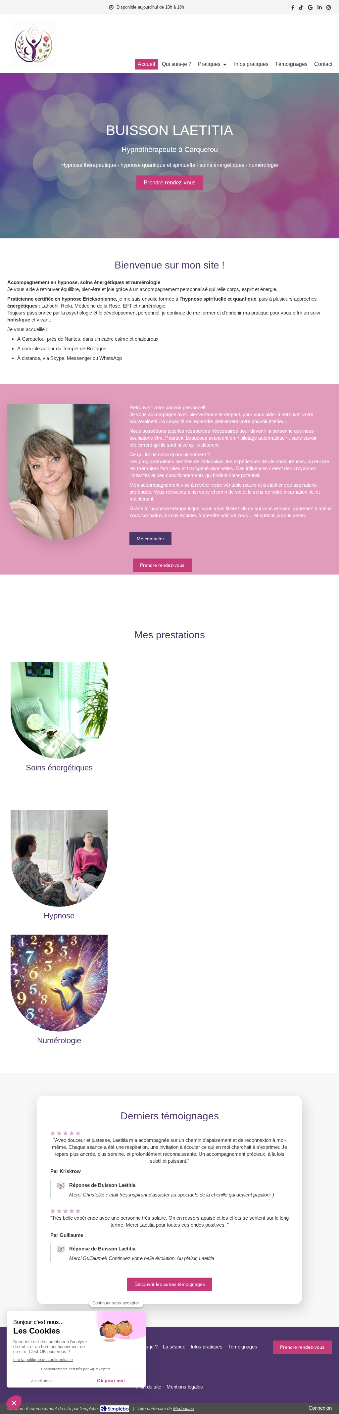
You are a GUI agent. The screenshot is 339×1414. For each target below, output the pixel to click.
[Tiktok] (301, 9)
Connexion (320, 1408)
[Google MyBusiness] (310, 9)
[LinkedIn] (319, 9)
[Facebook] (292, 9)
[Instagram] (328, 9)
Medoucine (183, 1408)
